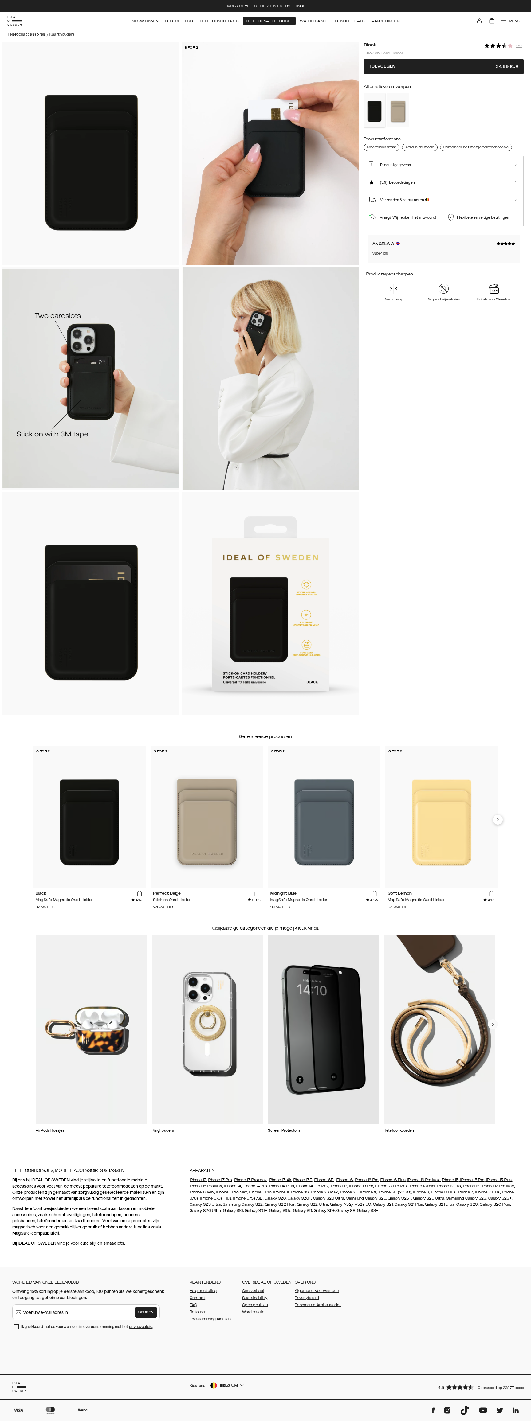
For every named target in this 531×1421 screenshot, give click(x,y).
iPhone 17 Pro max (250, 1180)
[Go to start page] (14, 21)
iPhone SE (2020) (394, 1192)
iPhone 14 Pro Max (312, 1186)
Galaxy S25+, (400, 1198)
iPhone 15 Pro (471, 1180)
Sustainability (254, 1298)
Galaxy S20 (467, 1204)
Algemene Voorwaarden (317, 1291)
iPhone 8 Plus (443, 1192)
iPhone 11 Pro (260, 1192)
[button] (479, 1387)
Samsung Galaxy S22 (243, 1204)
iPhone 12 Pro (448, 1186)
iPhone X (368, 1192)
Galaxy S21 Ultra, (440, 1204)
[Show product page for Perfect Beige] (398, 110)
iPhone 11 (281, 1192)
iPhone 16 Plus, (393, 1180)
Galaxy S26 (275, 1198)
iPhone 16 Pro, (367, 1180)
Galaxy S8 (345, 1210)
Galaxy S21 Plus (408, 1204)
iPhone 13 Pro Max (391, 1186)
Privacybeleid (307, 1298)
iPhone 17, (198, 1180)
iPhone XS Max (324, 1192)
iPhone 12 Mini (202, 1192)
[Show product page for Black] (374, 110)
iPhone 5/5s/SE (247, 1198)
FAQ (193, 1305)
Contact (197, 1298)
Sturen (146, 1312)
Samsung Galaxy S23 (466, 1198)
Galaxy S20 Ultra (205, 1210)
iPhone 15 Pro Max (206, 1186)
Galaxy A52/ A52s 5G (350, 1204)
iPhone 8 (420, 1192)
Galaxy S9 (302, 1210)
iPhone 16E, (324, 1180)
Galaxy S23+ (500, 1198)
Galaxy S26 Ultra (328, 1198)
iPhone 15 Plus (498, 1180)
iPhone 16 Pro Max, (424, 1180)
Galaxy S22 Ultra (312, 1204)
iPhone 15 (450, 1180)
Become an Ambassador (318, 1305)
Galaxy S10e (280, 1210)
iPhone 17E (302, 1180)
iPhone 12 (471, 1186)
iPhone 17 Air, (280, 1180)
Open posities (255, 1305)
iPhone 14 (232, 1186)
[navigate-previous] (498, 820)
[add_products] (139, 893)
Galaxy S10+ (256, 1210)
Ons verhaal (253, 1291)
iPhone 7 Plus (487, 1192)
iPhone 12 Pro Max (498, 1186)
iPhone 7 (465, 1192)
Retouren (198, 1312)
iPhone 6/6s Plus (215, 1198)
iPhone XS (300, 1192)
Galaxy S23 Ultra (205, 1204)
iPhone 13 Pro (361, 1186)
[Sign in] (479, 21)
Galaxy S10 (233, 1210)
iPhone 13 (339, 1186)
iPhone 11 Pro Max (231, 1192)
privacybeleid (140, 1326)
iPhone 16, (345, 1180)
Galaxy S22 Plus (279, 1204)
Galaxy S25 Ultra (428, 1198)
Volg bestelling (203, 1291)
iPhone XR (349, 1192)
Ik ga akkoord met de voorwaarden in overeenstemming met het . (87, 1326)
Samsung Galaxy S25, (366, 1198)
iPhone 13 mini (422, 1186)
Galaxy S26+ (299, 1198)
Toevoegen (444, 66)
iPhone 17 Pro (220, 1180)
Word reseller (254, 1312)
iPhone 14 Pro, (255, 1186)
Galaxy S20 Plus (495, 1204)
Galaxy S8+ (367, 1210)
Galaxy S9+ (324, 1210)
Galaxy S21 (383, 1204)
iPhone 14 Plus (281, 1186)
